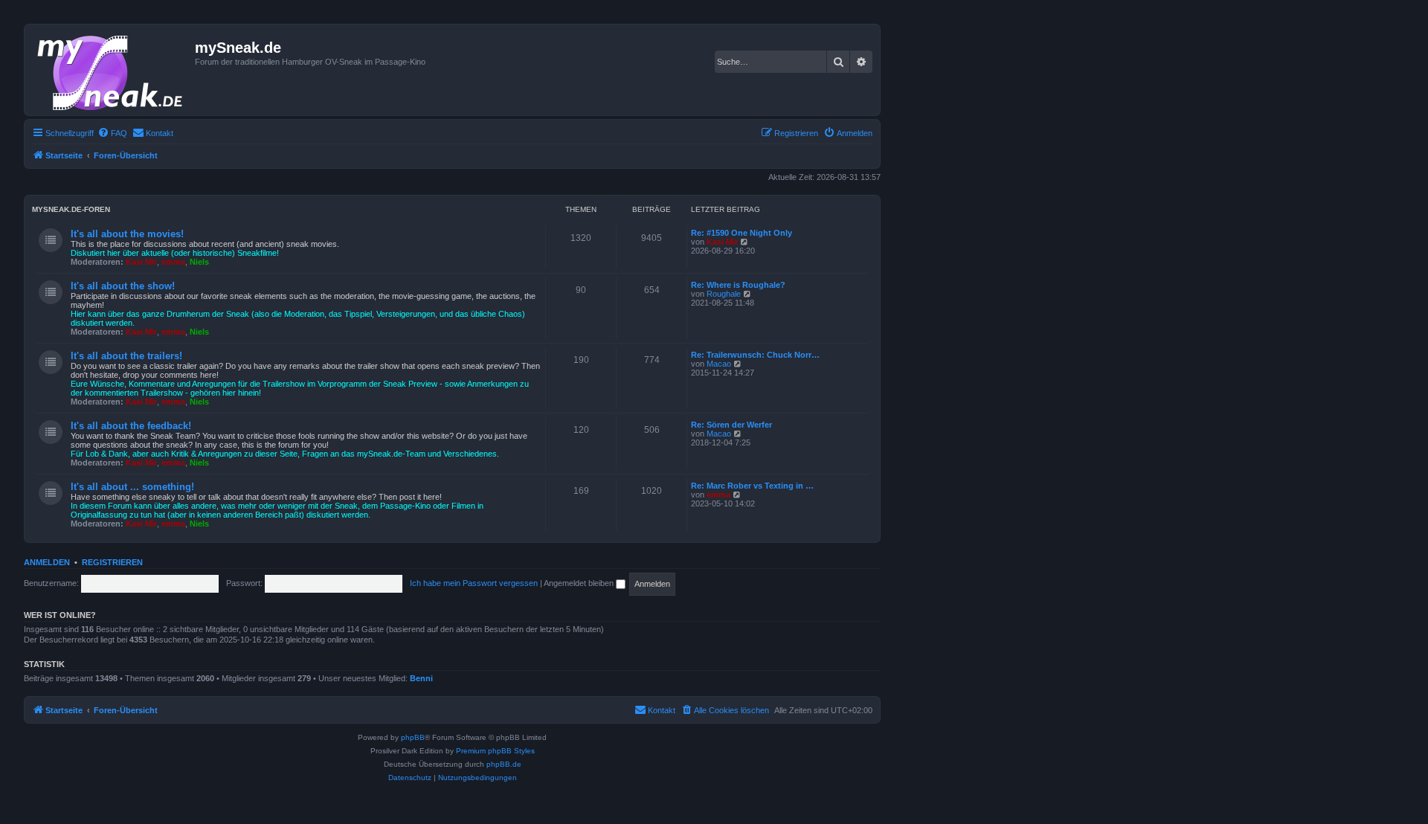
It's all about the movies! (127, 233)
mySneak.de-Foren (71, 209)
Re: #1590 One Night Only (741, 232)
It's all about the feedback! (131, 425)
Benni (421, 678)
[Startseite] (111, 70)
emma (173, 261)
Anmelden (47, 562)
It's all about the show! (123, 286)
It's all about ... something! (132, 486)
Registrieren (112, 562)
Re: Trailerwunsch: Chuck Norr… (755, 354)
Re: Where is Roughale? (738, 284)
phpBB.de (503, 764)
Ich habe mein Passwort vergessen (474, 583)
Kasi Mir (141, 261)
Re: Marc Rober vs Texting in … (752, 485)
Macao (719, 363)
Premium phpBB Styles (495, 751)
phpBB (413, 737)
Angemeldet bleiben (580, 583)
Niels (199, 261)
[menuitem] (112, 133)
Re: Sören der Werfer (731, 424)
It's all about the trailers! (126, 355)
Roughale (724, 293)
